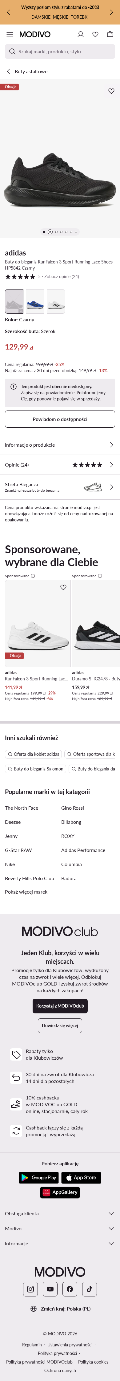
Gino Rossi (72, 808)
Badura (69, 878)
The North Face (21, 808)
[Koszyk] (110, 34)
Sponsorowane (17, 575)
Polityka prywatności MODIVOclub (39, 1361)
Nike (10, 864)
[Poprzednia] (8, 12)
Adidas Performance (83, 850)
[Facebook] (69, 1289)
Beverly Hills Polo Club (29, 878)
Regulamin (32, 1344)
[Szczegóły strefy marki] (111, 487)
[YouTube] (50, 1289)
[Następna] (111, 12)
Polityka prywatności (57, 1353)
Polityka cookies (93, 1361)
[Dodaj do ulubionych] (112, 91)
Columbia (71, 864)
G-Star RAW (18, 850)
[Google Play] (39, 1178)
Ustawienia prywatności (69, 1344)
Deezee (13, 822)
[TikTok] (89, 1289)
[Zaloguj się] (80, 34)
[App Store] (81, 1178)
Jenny (11, 836)
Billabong (71, 822)
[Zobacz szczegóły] (111, 444)
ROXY (67, 836)
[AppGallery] (60, 1192)
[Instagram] (30, 1289)
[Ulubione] (95, 34)
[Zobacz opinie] (111, 464)
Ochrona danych (60, 1370)
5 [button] (42, 276)
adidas (15, 252)
